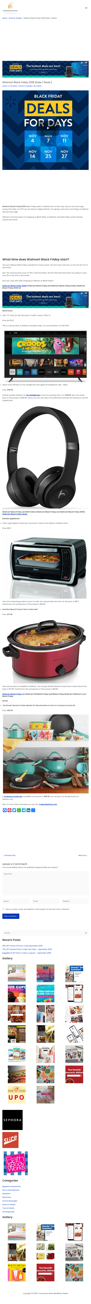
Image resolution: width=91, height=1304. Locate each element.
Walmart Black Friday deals (14, 514)
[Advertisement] (45, 43)
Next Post (83, 855)
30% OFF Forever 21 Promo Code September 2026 (22, 946)
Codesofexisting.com (48, 804)
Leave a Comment (9, 86)
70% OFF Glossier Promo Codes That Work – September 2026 (27, 949)
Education (6, 1194)
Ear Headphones (33, 395)
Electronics (6, 1197)
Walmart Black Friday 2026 (14, 286)
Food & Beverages (9, 1201)
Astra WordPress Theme (58, 1293)
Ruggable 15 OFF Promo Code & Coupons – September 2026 (26, 953)
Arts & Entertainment (10, 1190)
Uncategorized (8, 1212)
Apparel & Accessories (11, 1186)
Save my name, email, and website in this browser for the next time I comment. (37, 909)
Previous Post (9, 855)
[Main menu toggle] (86, 8)
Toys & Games (8, 1208)
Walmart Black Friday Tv (13, 694)
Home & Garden (25, 86)
